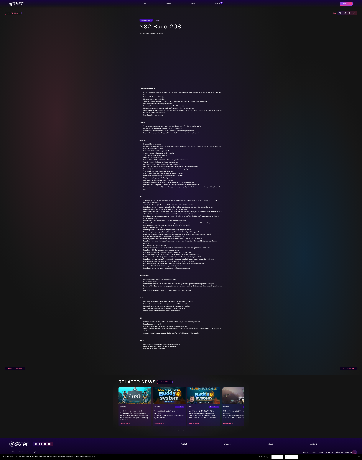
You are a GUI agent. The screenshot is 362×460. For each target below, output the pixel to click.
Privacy (321, 452)
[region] (181, 457)
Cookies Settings (264, 457)
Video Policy (349, 452)
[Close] (359, 457)
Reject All (277, 457)
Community (306, 452)
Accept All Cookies (291, 457)
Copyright (314, 452)
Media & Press (339, 452)
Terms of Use (329, 452)
